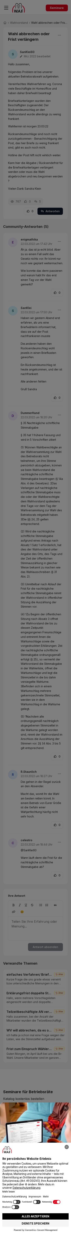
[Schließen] (65, 1108)
